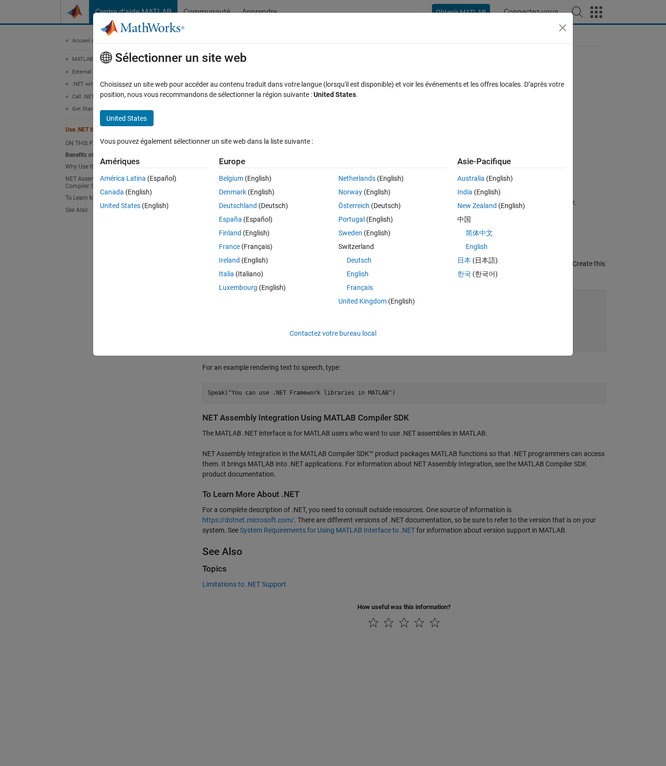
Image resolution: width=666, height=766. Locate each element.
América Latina (123, 178)
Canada (112, 192)
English (358, 274)
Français (360, 287)
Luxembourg (238, 287)
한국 (464, 274)
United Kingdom (362, 301)
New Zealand (477, 206)
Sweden (350, 233)
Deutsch (359, 260)
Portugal (351, 219)
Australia (471, 178)
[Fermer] (562, 28)
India (464, 192)
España (230, 219)
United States (120, 206)
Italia (226, 274)
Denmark (232, 192)
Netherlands (356, 178)
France (229, 246)
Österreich (354, 206)
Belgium (231, 178)
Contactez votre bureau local (333, 333)
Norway (350, 192)
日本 (464, 260)
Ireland (229, 260)
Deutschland (238, 206)
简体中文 (479, 233)
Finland (230, 233)
